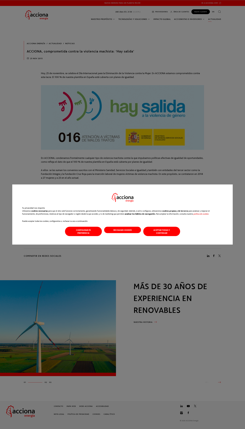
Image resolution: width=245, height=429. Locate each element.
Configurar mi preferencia (83, 231)
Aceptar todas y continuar (161, 231)
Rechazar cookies (122, 230)
